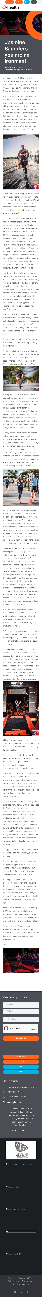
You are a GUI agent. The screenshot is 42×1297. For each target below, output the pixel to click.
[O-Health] (10, 7)
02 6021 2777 (13, 1092)
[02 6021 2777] (5, 1092)
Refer (27, 2)
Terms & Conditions (21, 1285)
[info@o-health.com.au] (5, 1097)
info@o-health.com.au (16, 1097)
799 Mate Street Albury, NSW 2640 (22, 1088)
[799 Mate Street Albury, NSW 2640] (5, 1088)
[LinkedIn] (27, 1292)
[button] (39, 7)
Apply (34, 2)
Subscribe (21, 1038)
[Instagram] (21, 1292)
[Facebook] (15, 1292)
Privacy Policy (27, 1281)
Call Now (19, 2)
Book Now (9, 2)
